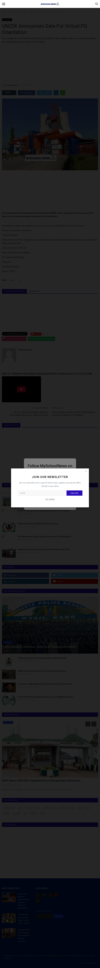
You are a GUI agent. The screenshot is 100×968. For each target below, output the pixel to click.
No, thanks (50, 499)
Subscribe (74, 493)
